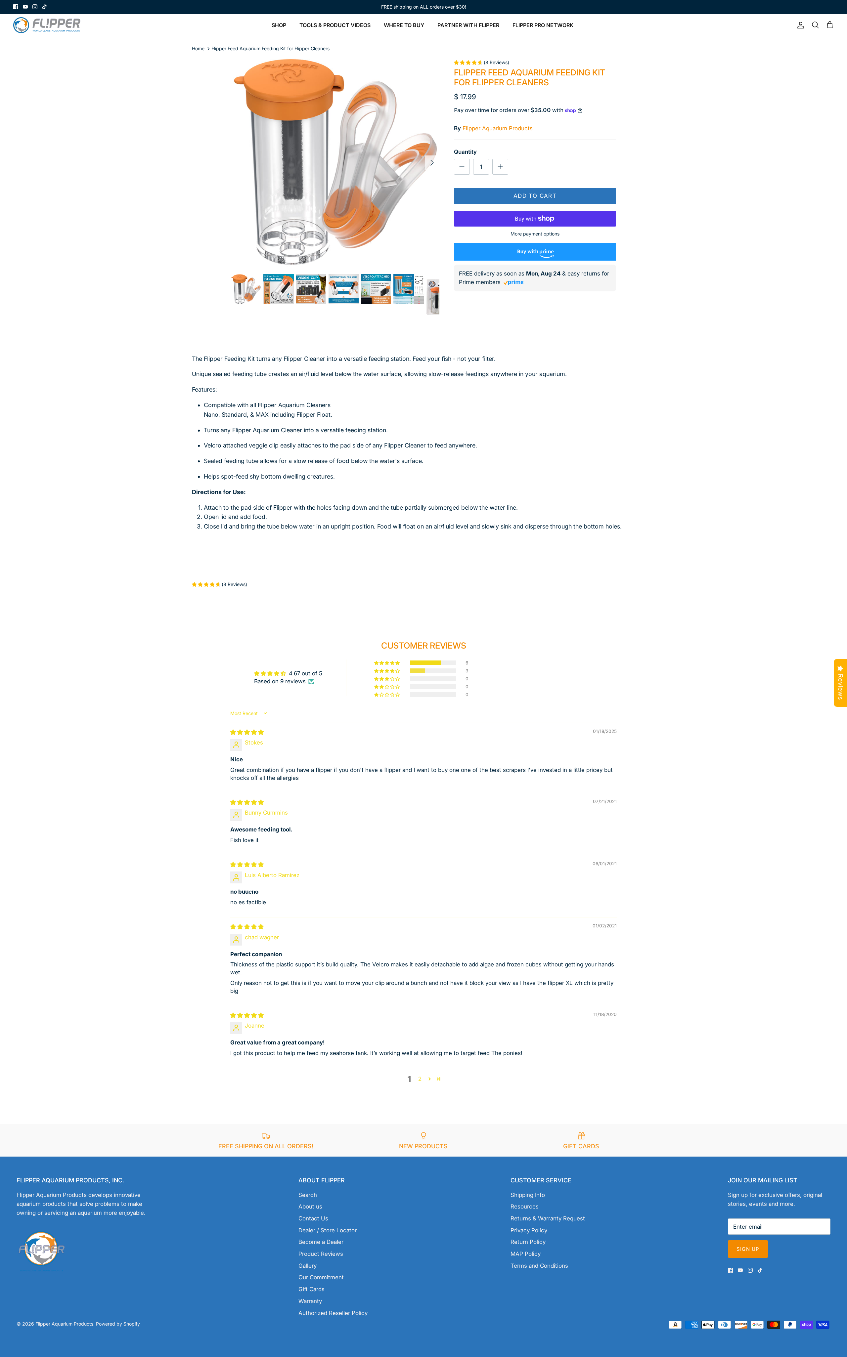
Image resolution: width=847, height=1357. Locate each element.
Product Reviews (320, 1254)
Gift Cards (311, 1289)
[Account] (799, 25)
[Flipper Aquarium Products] (48, 25)
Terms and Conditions (539, 1265)
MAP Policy (526, 1254)
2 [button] (420, 1079)
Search (307, 1195)
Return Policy (528, 1242)
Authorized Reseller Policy (333, 1313)
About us (310, 1206)
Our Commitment (321, 1277)
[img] (247, 732)
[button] (387, 662)
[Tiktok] (44, 6)
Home (198, 48)
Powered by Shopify (118, 1324)
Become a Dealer (320, 1242)
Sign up (747, 1249)
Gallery (307, 1265)
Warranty (310, 1301)
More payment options (535, 233)
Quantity (465, 151)
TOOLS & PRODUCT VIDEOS (335, 25)
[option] (335, 163)
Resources (525, 1206)
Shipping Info (528, 1195)
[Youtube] (25, 6)
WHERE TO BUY (404, 25)
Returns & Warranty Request (548, 1218)
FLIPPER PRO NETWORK (543, 25)
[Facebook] (15, 6)
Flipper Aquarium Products (498, 128)
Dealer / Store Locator (327, 1230)
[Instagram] (34, 6)
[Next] (432, 162)
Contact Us (313, 1218)
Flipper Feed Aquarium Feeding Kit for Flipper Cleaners (270, 48)
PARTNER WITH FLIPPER (468, 25)
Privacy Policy (529, 1230)
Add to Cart (535, 195)
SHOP (279, 25)
